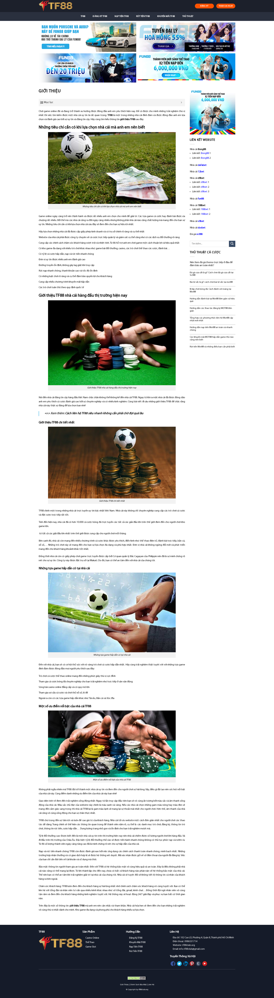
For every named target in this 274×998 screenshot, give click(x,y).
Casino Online (92, 938)
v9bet (201, 221)
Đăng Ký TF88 (100, 16)
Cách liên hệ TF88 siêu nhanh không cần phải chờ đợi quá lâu (104, 413)
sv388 (199, 234)
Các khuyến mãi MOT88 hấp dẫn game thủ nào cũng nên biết (212, 338)
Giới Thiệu (124, 985)
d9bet (204, 182)
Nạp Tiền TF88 (122, 16)
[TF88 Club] (55, 6)
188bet (205, 209)
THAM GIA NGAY (226, 6)
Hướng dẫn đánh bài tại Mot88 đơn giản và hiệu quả (212, 300)
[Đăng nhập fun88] (186, 68)
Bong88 (205, 153)
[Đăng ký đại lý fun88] (87, 37)
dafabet (202, 165)
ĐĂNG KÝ (204, 6)
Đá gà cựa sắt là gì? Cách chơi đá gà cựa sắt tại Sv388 (211, 274)
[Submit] (232, 244)
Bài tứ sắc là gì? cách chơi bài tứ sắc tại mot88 (211, 282)
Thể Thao (89, 942)
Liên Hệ (151, 985)
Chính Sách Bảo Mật (138, 985)
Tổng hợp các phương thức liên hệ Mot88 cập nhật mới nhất (211, 319)
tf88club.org (143, 990)
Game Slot (90, 947)
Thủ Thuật (187, 16)
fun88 (201, 199)
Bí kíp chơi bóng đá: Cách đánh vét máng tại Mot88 (210, 290)
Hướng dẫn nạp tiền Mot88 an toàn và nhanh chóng (211, 328)
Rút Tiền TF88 (143, 16)
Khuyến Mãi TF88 (166, 16)
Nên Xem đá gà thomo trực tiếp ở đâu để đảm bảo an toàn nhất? (211, 264)
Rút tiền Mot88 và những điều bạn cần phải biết (212, 347)
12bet (201, 171)
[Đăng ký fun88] (212, 111)
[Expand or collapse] (181, 102)
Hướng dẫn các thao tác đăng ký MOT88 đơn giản (211, 309)
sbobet (202, 227)
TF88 (83, 16)
